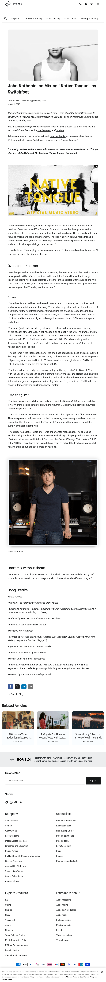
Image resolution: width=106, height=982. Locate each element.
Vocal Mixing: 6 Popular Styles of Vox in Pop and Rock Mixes (88, 738)
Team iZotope (13, 101)
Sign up (93, 780)
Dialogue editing (89, 18)
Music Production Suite (15, 940)
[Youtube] (15, 802)
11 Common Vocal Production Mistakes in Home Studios (18, 738)
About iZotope (11, 820)
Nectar (8, 915)
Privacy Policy (89, 977)
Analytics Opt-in (12, 881)
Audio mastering (33, 18)
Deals (58, 851)
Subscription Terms (14, 871)
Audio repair (70, 18)
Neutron (36, 101)
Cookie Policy (7, 979)
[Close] (102, 972)
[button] (5, 18)
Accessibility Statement (15, 866)
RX (6, 900)
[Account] (86, 4)
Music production (64, 925)
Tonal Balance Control (15, 935)
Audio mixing (53, 18)
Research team (12, 836)
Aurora (8, 925)
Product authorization (66, 820)
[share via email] (30, 687)
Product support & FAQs (67, 861)
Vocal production (64, 935)
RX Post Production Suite (16, 945)
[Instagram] (11, 802)
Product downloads (65, 836)
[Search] (80, 4)
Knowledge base (63, 826)
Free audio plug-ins (65, 831)
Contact (8, 826)
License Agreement (13, 861)
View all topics (62, 940)
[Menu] (98, 4)
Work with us (11, 831)
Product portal (62, 841)
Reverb (59, 930)
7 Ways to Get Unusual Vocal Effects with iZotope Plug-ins (53, 738)
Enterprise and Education (16, 846)
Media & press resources (16, 841)
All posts (15, 18)
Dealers (59, 856)
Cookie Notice (11, 851)
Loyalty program (63, 846)
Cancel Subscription (14, 876)
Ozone (43, 101)
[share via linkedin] (23, 687)
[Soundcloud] (20, 802)
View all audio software (15, 955)
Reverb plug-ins (12, 950)
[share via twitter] (17, 687)
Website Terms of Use (74, 977)
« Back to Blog (16, 694)
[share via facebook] (10, 687)
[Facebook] (6, 802)
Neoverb (9, 930)
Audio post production (66, 910)
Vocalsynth (10, 920)
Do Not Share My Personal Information (22, 856)
